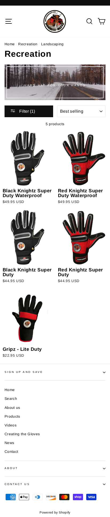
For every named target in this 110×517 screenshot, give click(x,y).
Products (12, 416)
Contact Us (17, 484)
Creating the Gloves (22, 434)
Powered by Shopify (55, 512)
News (9, 443)
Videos (11, 425)
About (11, 468)
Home (10, 44)
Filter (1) (26, 111)
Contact (11, 452)
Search (11, 399)
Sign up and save (24, 372)
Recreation (27, 44)
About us (12, 408)
